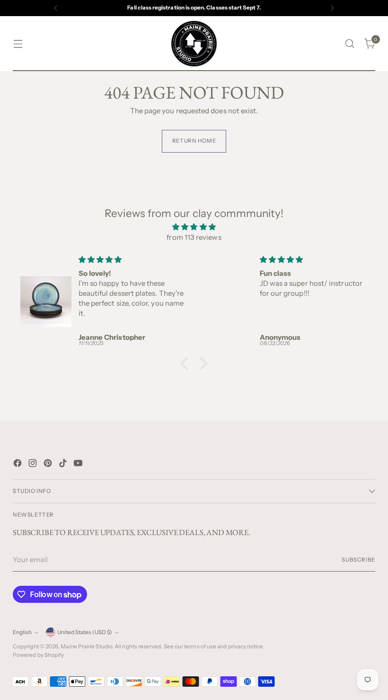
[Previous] (55, 8)
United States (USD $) (84, 632)
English (22, 632)
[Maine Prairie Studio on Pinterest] (48, 464)
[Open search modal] (350, 44)
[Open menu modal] (17, 44)
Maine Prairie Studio (86, 646)
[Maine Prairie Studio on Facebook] (18, 464)
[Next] (332, 8)
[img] (194, 227)
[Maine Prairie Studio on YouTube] (79, 464)
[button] (187, 363)
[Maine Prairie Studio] (194, 43)
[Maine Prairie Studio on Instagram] (33, 464)
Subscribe (358, 559)
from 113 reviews (194, 237)
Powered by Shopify (38, 655)
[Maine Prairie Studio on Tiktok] (64, 464)
